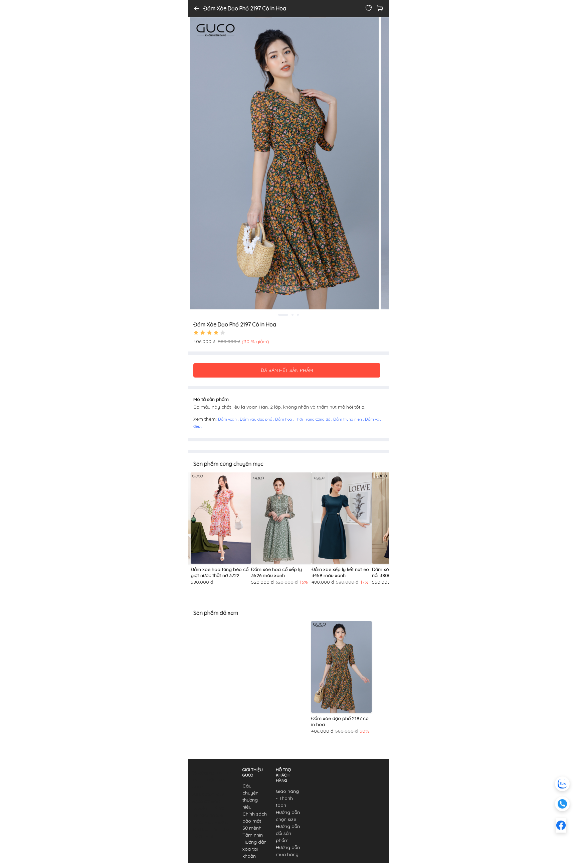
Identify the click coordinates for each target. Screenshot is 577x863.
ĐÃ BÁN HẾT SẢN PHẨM (287, 370)
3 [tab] (298, 315)
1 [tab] (279, 315)
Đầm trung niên (348, 419)
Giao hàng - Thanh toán (287, 798)
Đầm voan (228, 419)
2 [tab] (289, 315)
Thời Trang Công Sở (313, 419)
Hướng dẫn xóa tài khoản (254, 849)
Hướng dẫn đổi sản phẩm (288, 833)
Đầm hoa (284, 419)
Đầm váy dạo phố (256, 419)
